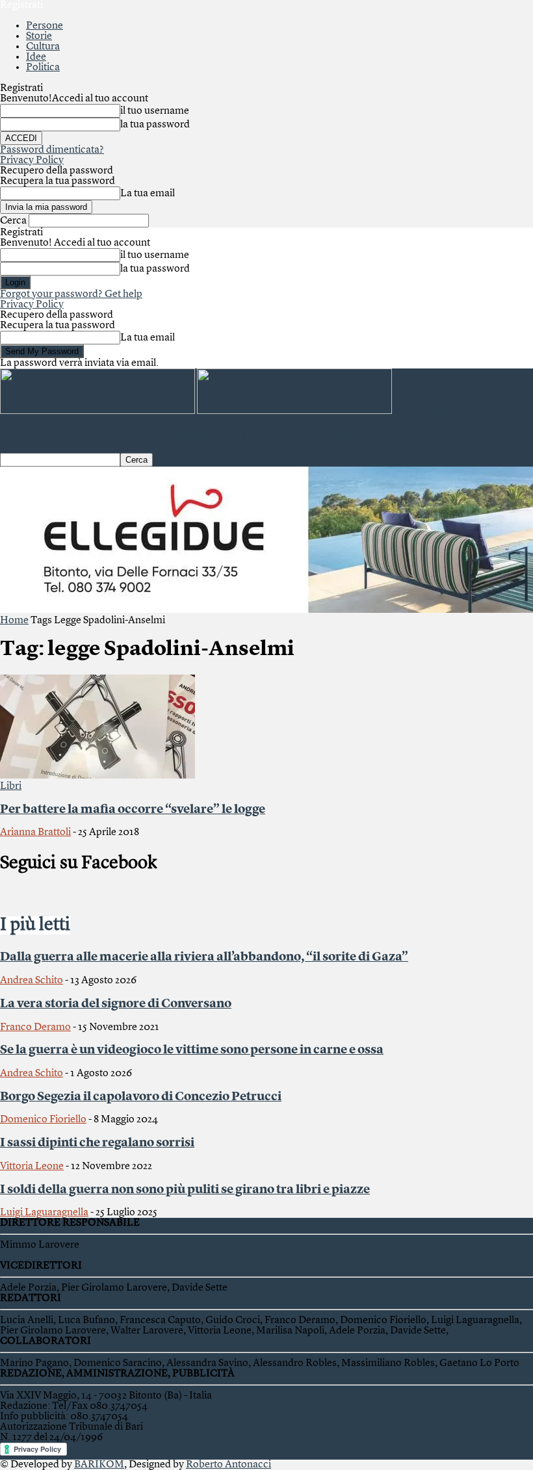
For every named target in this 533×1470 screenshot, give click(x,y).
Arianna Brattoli (35, 832)
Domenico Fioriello (43, 1120)
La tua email (147, 193)
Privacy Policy (32, 160)
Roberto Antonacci (228, 1465)
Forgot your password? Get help (71, 294)
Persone (44, 26)
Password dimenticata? (52, 150)
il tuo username (154, 111)
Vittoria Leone (32, 1166)
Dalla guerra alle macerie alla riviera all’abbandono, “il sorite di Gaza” (204, 957)
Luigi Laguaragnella (44, 1212)
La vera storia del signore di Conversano (115, 1004)
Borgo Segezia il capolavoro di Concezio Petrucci (140, 1097)
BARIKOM (99, 1465)
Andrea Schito (31, 980)
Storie (39, 36)
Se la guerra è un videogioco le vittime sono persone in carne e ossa (192, 1050)
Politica (43, 67)
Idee (36, 57)
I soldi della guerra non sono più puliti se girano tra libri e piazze (185, 1190)
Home (14, 620)
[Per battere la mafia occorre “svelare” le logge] (97, 776)
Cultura (43, 47)
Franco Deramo (35, 1027)
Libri (10, 786)
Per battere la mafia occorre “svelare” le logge (132, 810)
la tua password (155, 125)
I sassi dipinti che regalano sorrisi (97, 1143)
